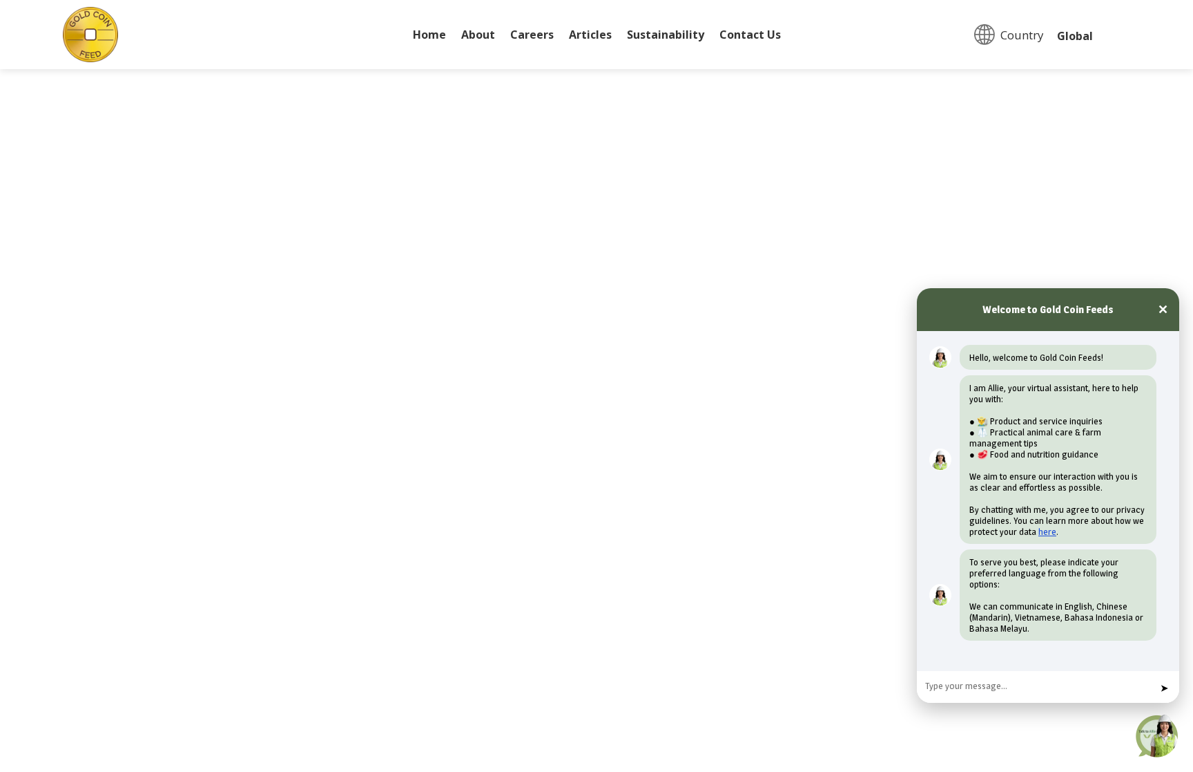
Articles (590, 36)
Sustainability (665, 36)
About (478, 36)
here (1047, 531)
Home (429, 36)
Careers (532, 36)
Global (1075, 36)
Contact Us (750, 36)
